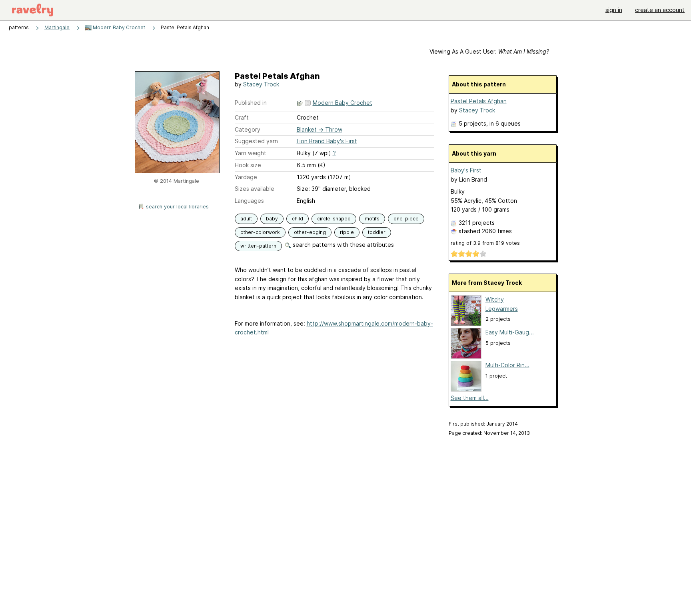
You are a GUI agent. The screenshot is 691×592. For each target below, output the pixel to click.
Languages (249, 200)
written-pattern (258, 246)
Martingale (57, 27)
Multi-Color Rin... (507, 365)
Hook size (248, 165)
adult (246, 219)
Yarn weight (250, 153)
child (297, 219)
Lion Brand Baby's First (327, 141)
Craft (242, 117)
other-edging (310, 232)
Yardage (246, 177)
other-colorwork (260, 232)
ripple (347, 232)
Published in (251, 102)
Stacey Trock (261, 84)
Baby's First (466, 170)
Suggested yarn (256, 141)
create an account (660, 9)
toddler (376, 232)
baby (272, 219)
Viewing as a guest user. (489, 51)
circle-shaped (334, 219)
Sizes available (254, 188)
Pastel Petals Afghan (479, 101)
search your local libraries (177, 207)
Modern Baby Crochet (118, 27)
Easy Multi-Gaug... (509, 332)
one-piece (406, 219)
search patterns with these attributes (342, 244)
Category (247, 129)
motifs (372, 219)
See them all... (470, 397)
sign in (613, 9)
